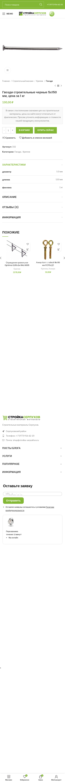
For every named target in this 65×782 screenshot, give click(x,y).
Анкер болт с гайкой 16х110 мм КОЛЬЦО (48, 264)
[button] (27, 249)
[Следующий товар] (61, 85)
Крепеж (40, 81)
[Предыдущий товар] (55, 85)
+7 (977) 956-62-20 (55, 4)
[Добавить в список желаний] (27, 244)
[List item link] (32, 435)
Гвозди (49, 81)
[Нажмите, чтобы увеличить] (8, 70)
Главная (6, 81)
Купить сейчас (45, 130)
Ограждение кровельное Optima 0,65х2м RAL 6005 (17, 264)
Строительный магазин (23, 81)
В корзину (24, 130)
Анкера (52, 269)
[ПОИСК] (41, 4)
